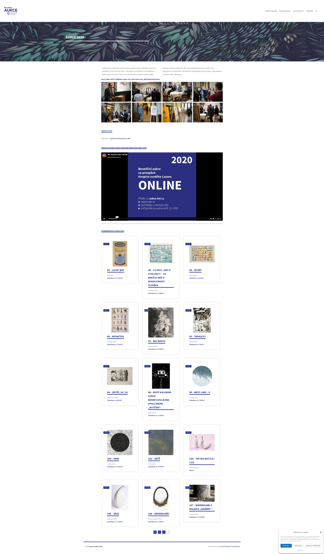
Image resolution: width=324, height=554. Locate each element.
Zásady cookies (300, 550)
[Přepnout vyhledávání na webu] (316, 11)
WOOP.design (226, 546)
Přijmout (286, 545)
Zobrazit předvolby (313, 545)
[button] (320, 532)
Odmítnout (298, 545)
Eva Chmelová (235, 546)
